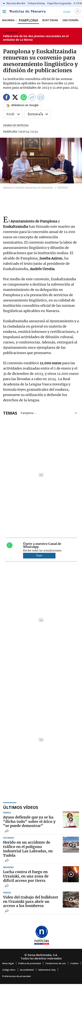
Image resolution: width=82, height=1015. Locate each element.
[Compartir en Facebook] (6, 98)
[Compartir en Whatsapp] (23, 98)
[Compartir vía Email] (40, 98)
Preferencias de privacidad (16, 976)
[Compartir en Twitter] (15, 98)
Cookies (74, 963)
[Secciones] (4, 11)
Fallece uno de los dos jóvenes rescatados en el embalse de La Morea (35, 38)
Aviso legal (8, 963)
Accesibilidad (27, 969)
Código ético (8, 969)
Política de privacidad (29, 963)
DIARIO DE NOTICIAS (16, 125)
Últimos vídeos (20, 807)
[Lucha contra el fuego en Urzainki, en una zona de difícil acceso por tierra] (71, 874)
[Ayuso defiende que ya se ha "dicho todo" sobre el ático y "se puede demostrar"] (71, 820)
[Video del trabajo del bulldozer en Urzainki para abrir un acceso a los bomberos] (71, 900)
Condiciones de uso (55, 963)
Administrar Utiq (46, 969)
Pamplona (27, 412)
